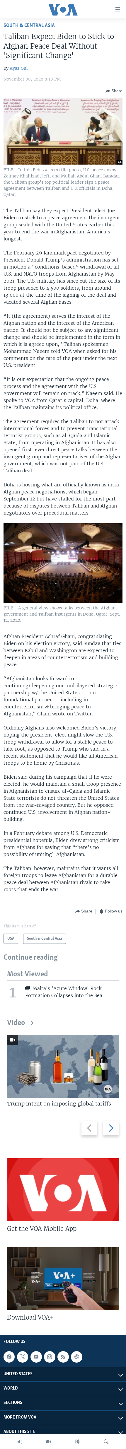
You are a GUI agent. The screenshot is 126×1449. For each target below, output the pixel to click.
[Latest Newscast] (20, 1441)
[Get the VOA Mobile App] (63, 1189)
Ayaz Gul (19, 68)
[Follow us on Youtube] (36, 1356)
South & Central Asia (29, 25)
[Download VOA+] (63, 1278)
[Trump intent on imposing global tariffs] (63, 1066)
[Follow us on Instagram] (49, 1356)
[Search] (106, 1441)
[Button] (113, 91)
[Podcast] (76, 1356)
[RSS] (63, 1356)
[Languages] (77, 1441)
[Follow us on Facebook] (9, 1356)
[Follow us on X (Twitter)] (22, 1356)
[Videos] (48, 1441)
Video (16, 1023)
